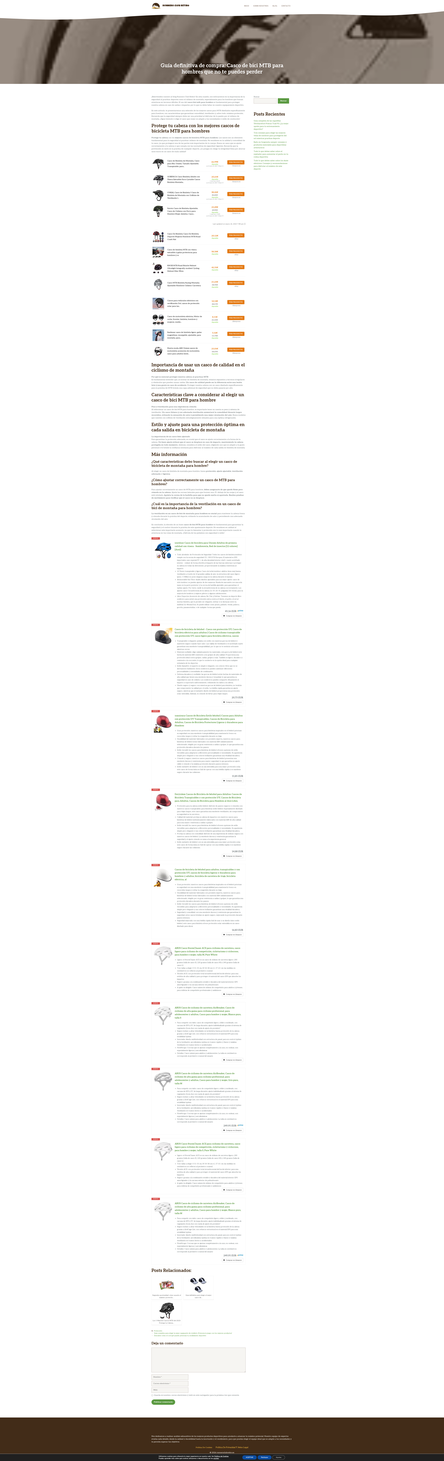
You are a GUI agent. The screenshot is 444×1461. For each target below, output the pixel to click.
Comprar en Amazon (234, 616)
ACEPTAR (249, 1457)
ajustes (216, 1458)
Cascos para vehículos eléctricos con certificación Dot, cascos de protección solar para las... (183, 303)
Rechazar (264, 1457)
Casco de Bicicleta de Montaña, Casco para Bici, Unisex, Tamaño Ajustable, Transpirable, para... (183, 164)
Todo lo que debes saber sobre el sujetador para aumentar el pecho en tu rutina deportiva (271, 154)
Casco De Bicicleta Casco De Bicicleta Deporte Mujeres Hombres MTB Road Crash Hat (183, 237)
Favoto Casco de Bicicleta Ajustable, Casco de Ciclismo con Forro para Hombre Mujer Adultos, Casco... (182, 211)
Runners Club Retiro (176, 6)
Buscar (257, 97)
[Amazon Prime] (240, 611)
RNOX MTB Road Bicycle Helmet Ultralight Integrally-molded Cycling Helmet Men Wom (183, 268)
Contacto (285, 6)
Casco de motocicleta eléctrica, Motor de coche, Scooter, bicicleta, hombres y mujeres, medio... (184, 319)
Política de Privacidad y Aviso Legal (232, 1447)
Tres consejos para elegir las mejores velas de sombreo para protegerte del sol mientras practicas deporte (270, 136)
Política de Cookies (204, 1447)
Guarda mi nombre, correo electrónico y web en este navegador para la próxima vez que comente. (196, 1395)
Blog (275, 6)
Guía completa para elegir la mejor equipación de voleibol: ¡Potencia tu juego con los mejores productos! (193, 1333)
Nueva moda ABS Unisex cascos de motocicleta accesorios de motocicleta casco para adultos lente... (183, 351)
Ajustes (278, 1457)
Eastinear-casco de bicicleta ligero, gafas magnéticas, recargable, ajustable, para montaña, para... (184, 335)
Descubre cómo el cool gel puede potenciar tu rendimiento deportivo (180, 1336)
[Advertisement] (222, 45)
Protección (158, 1331)
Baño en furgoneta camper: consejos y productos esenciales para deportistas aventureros (270, 145)
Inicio (246, 6)
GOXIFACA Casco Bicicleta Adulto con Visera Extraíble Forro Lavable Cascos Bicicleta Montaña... (183, 179)
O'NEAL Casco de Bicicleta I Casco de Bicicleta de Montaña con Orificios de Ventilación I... (183, 195)
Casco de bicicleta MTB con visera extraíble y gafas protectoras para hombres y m (182, 252)
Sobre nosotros (260, 6)
